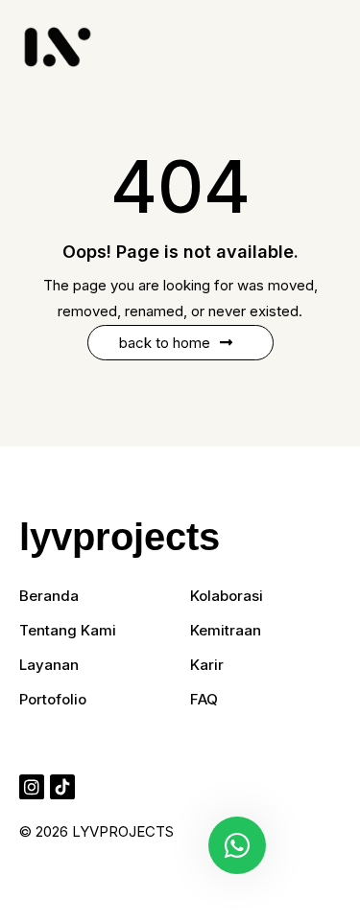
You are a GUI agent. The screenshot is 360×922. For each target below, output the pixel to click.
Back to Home (164, 343)
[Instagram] (31, 786)
